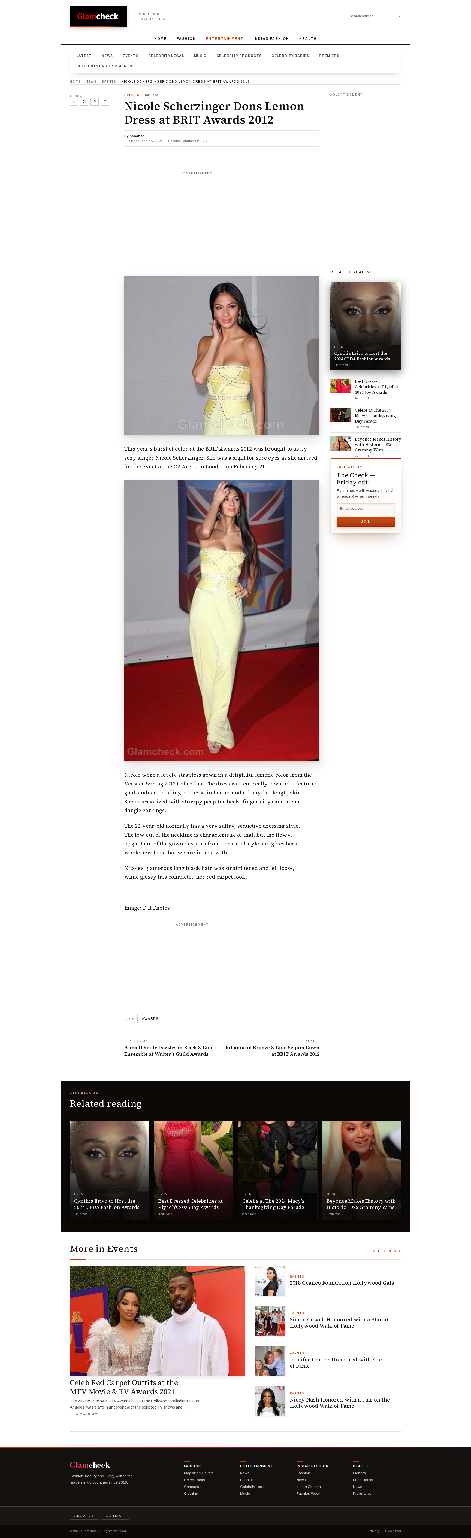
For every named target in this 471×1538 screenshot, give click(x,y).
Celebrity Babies (290, 56)
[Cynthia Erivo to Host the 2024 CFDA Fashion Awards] (109, 1170)
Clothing (191, 1493)
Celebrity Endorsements (104, 66)
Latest (84, 56)
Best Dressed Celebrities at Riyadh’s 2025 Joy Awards (190, 1204)
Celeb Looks (194, 1480)
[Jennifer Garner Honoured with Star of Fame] (270, 1361)
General (360, 1473)
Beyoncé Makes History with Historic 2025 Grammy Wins (361, 1204)
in (74, 102)
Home (160, 39)
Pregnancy (362, 1493)
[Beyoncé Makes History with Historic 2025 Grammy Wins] (361, 1170)
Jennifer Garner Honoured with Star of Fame (336, 1363)
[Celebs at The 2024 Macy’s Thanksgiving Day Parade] (277, 1170)
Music (200, 56)
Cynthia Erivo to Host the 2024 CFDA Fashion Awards (107, 1204)
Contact (115, 1515)
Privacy (374, 1531)
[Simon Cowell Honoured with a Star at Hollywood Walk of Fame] (270, 1321)
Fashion (186, 39)
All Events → (387, 1250)
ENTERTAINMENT (225, 39)
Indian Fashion (271, 39)
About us (84, 1515)
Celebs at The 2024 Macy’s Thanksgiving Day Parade (273, 1204)
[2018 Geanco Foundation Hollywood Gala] (270, 1281)
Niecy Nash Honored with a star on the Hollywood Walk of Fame (340, 1403)
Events (130, 56)
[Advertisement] (222, 212)
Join (366, 521)
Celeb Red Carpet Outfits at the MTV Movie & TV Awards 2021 (124, 1387)
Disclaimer (393, 1531)
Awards (150, 1019)
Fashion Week (308, 1493)
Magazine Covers (199, 1473)
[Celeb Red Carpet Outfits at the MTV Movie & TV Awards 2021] (157, 1321)
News (107, 56)
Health (308, 39)
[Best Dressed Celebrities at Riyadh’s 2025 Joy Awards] (193, 1170)
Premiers (329, 56)
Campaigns (194, 1487)
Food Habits (363, 1480)
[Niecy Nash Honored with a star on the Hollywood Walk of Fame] (270, 1401)
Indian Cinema (309, 1487)
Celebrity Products (239, 56)
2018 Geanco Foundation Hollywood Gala (342, 1282)
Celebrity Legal (166, 56)
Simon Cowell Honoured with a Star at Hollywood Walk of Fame (339, 1323)
